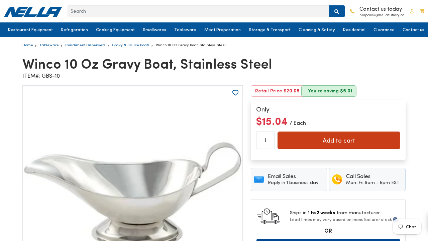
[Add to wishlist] (235, 92)
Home (27, 45)
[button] (412, 11)
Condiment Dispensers (85, 45)
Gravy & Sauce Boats (130, 45)
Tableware (185, 29)
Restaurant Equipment (30, 29)
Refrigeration (74, 29)
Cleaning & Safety (317, 29)
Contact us (413, 29)
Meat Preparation (222, 29)
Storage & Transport (270, 29)
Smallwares (154, 29)
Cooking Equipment (115, 29)
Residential (354, 29)
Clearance (384, 29)
